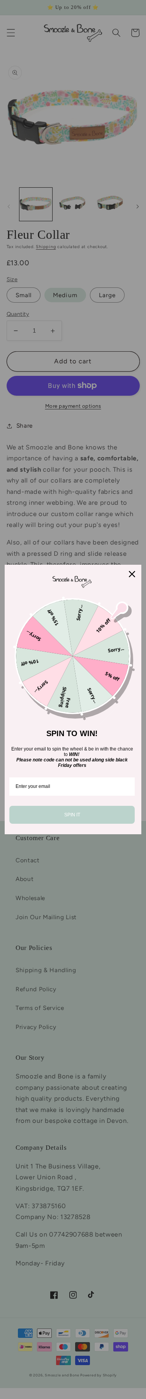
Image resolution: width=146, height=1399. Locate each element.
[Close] (132, 574)
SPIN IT (72, 815)
